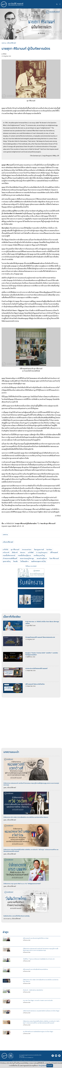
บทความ (4, 43)
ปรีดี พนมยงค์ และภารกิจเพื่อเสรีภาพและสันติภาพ (35, 969)
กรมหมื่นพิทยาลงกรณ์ (9, 555)
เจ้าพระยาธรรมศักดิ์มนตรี (10, 558)
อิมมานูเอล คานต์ (39, 549)
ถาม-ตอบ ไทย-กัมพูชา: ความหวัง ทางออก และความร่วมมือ (38, 1000)
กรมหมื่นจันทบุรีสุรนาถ (24, 555)
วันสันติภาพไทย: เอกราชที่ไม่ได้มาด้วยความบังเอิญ (16, 916)
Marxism (22, 552)
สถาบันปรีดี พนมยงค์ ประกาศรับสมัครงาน (31, 578)
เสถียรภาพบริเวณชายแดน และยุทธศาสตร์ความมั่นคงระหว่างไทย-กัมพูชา (41, 1011)
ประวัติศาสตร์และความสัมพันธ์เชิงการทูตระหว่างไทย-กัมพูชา (38, 1031)
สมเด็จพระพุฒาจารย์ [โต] (38, 561)
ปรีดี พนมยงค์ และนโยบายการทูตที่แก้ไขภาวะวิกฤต (35, 938)
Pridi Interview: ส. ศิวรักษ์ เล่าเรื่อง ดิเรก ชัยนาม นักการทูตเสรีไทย (42, 622)
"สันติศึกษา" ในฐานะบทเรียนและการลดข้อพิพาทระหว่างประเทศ (39, 959)
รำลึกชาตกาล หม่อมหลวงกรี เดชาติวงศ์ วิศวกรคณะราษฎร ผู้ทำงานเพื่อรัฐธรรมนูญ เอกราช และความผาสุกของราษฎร (31, 784)
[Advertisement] (31, 708)
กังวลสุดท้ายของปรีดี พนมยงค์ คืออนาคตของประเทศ (40, 637)
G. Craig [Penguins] (41, 552)
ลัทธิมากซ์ (15, 552)
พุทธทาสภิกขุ (6, 561)
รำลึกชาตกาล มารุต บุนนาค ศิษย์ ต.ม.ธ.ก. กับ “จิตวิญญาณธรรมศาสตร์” (22, 884)
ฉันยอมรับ (49, 1065)
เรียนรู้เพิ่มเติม (42, 1065)
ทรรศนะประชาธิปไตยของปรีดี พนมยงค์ (36, 668)
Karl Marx (49, 549)
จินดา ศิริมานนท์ (54, 558)
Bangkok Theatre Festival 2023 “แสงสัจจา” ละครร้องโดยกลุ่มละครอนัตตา (41, 654)
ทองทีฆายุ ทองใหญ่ (39, 555)
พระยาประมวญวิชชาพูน (27, 558)
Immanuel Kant (26, 549)
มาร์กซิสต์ (30, 552)
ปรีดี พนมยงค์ (54, 552)
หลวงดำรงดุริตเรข (42, 558)
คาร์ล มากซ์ (6, 552)
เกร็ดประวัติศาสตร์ (11, 43)
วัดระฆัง (15, 561)
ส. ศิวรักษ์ (5, 549)
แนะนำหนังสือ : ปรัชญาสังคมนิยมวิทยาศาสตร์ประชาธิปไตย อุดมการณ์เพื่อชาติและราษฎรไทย (31, 598)
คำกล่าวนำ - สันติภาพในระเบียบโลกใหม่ (33, 990)
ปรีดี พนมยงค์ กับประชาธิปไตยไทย (35, 684)
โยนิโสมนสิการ (24, 561)
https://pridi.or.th (46, 1060)
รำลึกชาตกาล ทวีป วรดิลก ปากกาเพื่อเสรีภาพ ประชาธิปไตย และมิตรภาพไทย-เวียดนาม (25, 817)
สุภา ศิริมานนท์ (15, 549)
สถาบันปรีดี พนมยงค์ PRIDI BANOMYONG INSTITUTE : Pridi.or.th (13, 4)
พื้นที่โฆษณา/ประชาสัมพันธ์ (31, 566)
